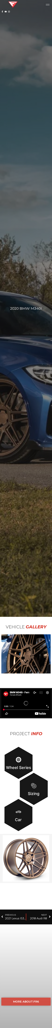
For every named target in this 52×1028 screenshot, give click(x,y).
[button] (26, 654)
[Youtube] (6, 12)
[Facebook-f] (2, 12)
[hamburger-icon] (48, 5)
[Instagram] (9, 12)
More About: (26, 1001)
